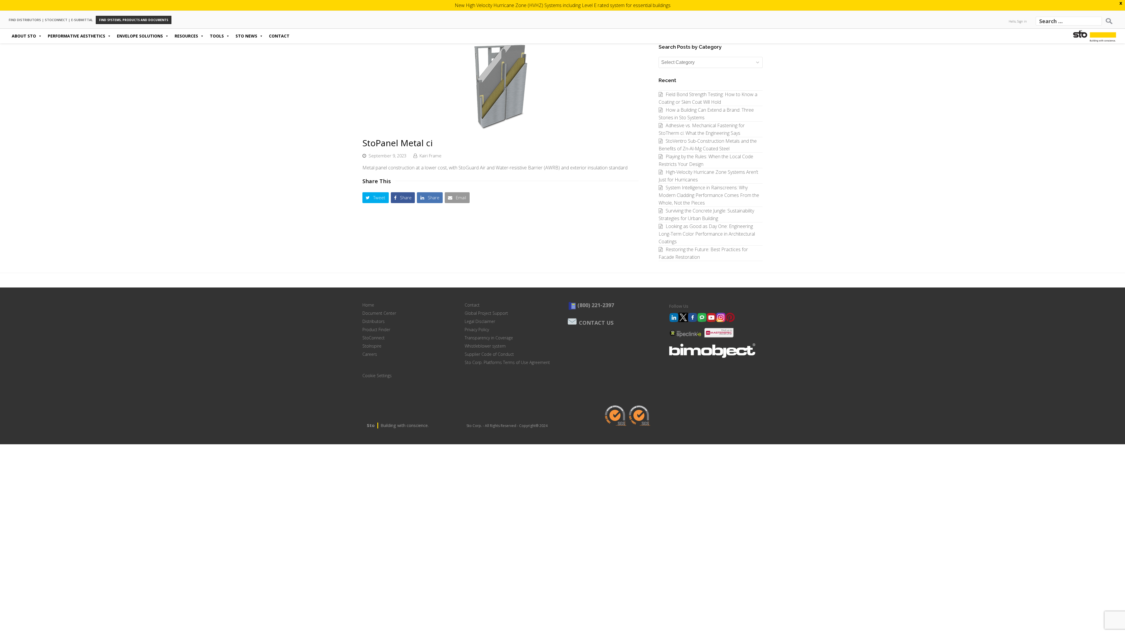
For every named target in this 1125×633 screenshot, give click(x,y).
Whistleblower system (485, 346)
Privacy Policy (477, 329)
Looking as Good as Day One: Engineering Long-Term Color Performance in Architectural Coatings (707, 234)
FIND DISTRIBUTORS (25, 19)
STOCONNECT (56, 19)
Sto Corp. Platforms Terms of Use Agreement (507, 362)
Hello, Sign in (1018, 21)
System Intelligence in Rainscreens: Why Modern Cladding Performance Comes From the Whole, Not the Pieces (709, 195)
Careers (369, 354)
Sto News (246, 36)
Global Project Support (486, 313)
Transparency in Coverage (489, 338)
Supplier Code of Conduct (489, 354)
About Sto (24, 36)
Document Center (379, 313)
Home (368, 305)
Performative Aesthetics (76, 36)
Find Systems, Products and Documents (133, 20)
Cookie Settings (377, 375)
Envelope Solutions (140, 36)
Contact (279, 36)
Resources (186, 36)
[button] (375, 197)
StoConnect (373, 338)
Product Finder (376, 329)
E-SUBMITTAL (82, 19)
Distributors (373, 321)
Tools (217, 36)
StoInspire (371, 346)
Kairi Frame (431, 156)
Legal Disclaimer (480, 321)
